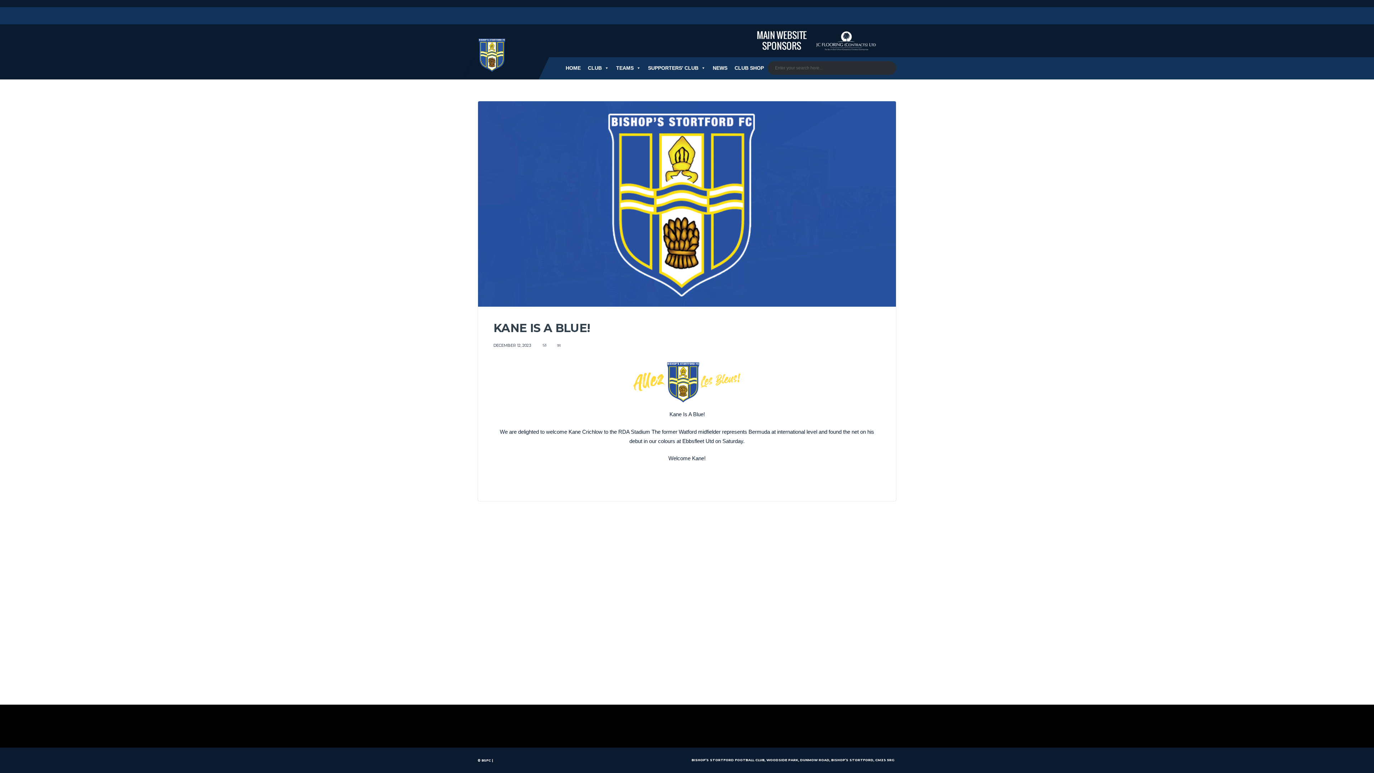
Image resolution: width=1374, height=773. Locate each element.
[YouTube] (520, 16)
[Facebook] (507, 16)
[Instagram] (494, 16)
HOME (573, 68)
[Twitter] (481, 16)
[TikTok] (534, 16)
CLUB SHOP (749, 68)
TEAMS (625, 68)
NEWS (720, 68)
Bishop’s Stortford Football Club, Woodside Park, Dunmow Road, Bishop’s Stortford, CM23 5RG (793, 760)
